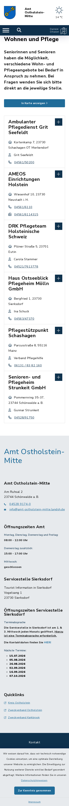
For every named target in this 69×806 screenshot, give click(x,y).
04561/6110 (23, 207)
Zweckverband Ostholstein (25, 710)
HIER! (47, 642)
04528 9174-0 (20, 504)
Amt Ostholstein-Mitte (35, 12)
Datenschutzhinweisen (34, 780)
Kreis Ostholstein (19, 703)
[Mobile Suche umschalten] (19, 30)
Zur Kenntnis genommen (34, 790)
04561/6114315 (26, 214)
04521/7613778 (26, 267)
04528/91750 (24, 418)
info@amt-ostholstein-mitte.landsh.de (37, 509)
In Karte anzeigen (33, 103)
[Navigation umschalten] (6, 30)
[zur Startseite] (10, 12)
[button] (34, 121)
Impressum (34, 801)
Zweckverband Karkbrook (24, 717)
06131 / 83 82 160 (28, 365)
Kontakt (34, 742)
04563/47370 (24, 319)
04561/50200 (24, 162)
